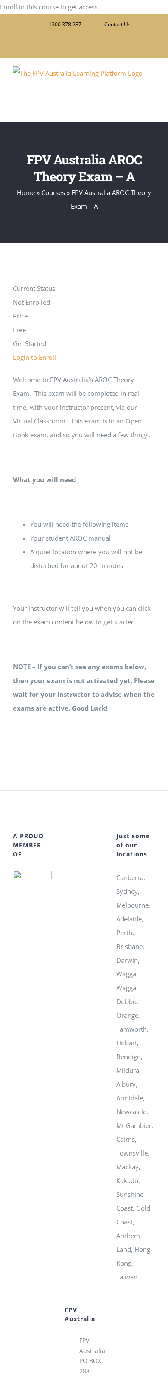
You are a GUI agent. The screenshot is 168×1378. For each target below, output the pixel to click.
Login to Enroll (34, 357)
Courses (53, 192)
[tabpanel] (84, 543)
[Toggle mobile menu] (151, 108)
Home (26, 192)
